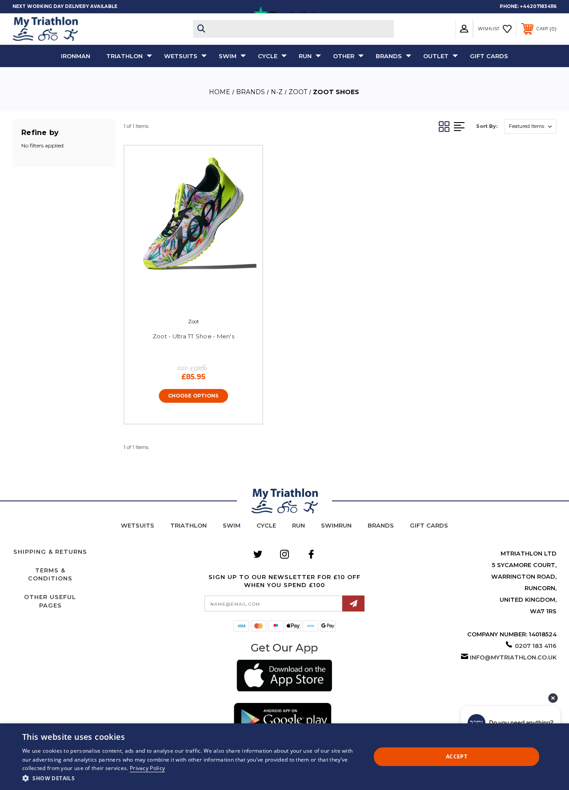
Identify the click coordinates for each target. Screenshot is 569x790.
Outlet (436, 56)
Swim (227, 56)
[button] (284, 677)
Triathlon (124, 56)
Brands (389, 56)
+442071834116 (538, 6)
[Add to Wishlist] (202, 297)
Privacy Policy (147, 768)
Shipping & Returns (50, 551)
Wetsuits (180, 56)
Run (305, 56)
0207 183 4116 (536, 645)
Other (343, 56)
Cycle (267, 56)
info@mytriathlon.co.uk (513, 657)
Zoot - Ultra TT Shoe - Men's (193, 336)
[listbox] (530, 126)
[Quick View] (184, 297)
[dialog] (284, 756)
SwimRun (336, 525)
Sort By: (486, 126)
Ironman (75, 56)
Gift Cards (489, 56)
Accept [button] (456, 756)
